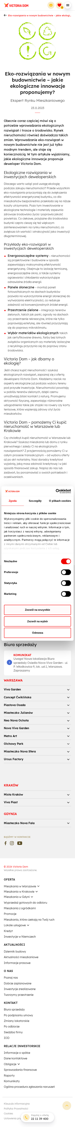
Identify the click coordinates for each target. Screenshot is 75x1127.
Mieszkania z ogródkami (20, 908)
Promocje (10, 914)
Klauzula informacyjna (17, 1103)
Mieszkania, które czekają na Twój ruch (29, 919)
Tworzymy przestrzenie (18, 994)
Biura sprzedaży (14, 1009)
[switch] (66, 572)
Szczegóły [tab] (35, 500)
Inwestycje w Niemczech (20, 936)
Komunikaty (12, 1081)
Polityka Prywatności (16, 1108)
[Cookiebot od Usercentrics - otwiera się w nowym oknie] (55, 491)
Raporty (9, 1075)
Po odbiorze (12, 1026)
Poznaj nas (11, 977)
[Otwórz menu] (67, 5)
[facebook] (5, 843)
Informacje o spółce (17, 1052)
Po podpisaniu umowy (18, 1015)
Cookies (8, 1113)
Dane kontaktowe (15, 1058)
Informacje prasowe (17, 963)
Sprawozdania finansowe (20, 1069)
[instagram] (11, 843)
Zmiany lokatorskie (16, 1021)
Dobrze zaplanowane (17, 983)
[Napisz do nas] (50, 5)
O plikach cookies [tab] (60, 500)
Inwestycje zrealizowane (20, 989)
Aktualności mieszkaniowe (21, 957)
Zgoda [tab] (13, 500)
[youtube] (20, 843)
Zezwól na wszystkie (37, 609)
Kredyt (8, 931)
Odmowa (37, 632)
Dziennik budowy (15, 951)
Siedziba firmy (13, 1032)
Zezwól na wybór (37, 621)
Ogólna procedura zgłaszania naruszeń (29, 1086)
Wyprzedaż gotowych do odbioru (25, 902)
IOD (6, 1038)
